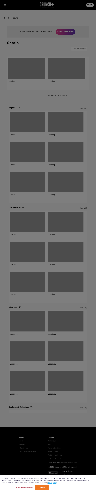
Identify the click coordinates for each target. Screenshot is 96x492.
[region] (48, 483)
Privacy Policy (52, 483)
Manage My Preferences (24, 487)
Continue (42, 487)
